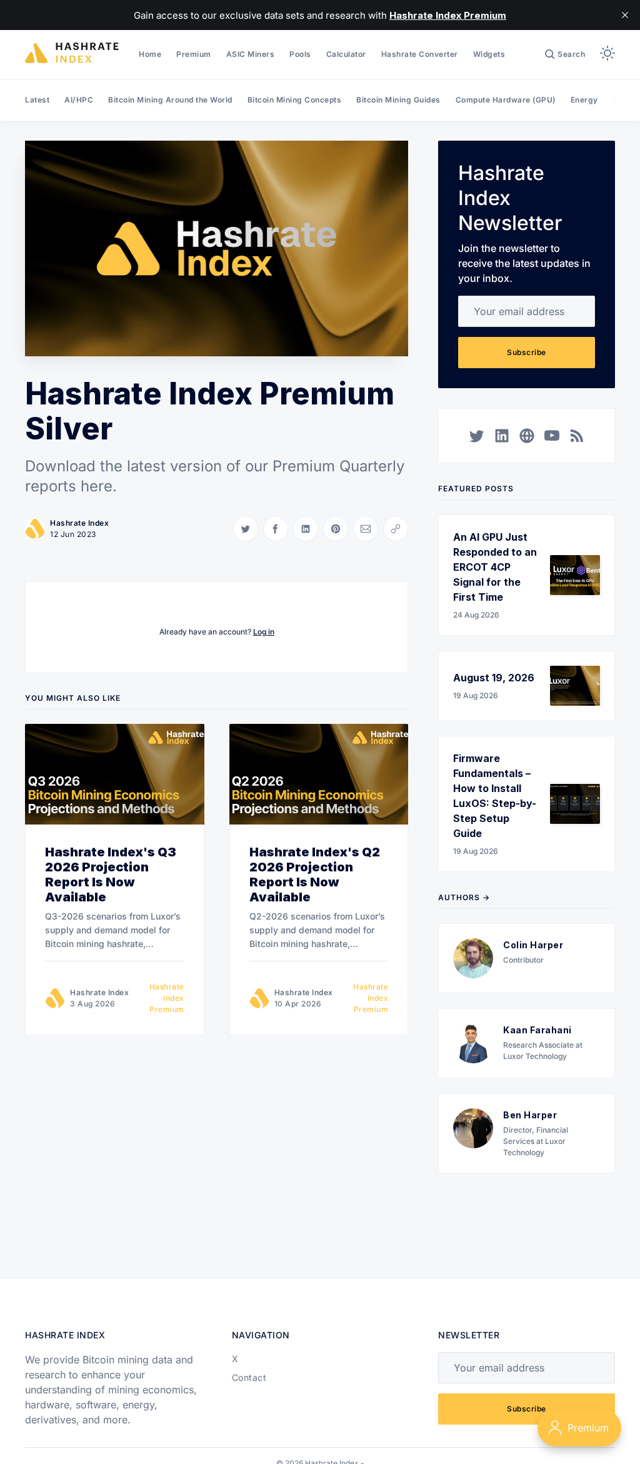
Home (150, 54)
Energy (584, 99)
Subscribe (526, 352)
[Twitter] (476, 435)
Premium (193, 54)
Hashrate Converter (419, 54)
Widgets (489, 54)
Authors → (464, 897)
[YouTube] (551, 435)
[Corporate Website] (526, 435)
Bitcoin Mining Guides (398, 99)
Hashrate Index (79, 523)
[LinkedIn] (501, 435)
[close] (625, 15)
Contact (249, 1377)
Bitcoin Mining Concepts (295, 99)
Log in (263, 631)
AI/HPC (78, 99)
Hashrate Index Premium (166, 998)
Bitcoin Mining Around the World (170, 99)
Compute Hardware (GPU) (506, 99)
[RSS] (576, 435)
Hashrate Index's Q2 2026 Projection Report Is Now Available (314, 875)
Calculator (346, 54)
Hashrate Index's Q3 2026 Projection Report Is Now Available (110, 875)
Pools (300, 54)
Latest (37, 99)
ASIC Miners (250, 54)
